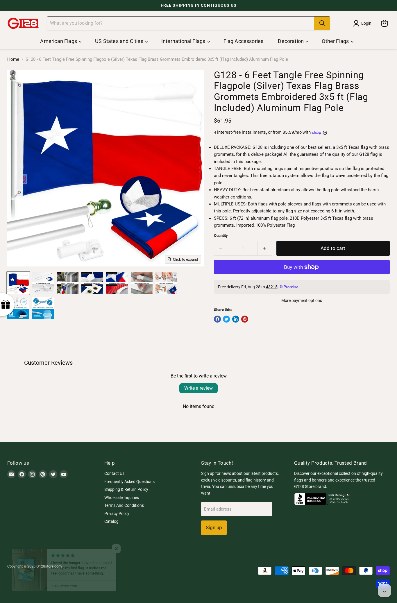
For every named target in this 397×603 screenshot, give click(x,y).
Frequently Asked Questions (129, 481)
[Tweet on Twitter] (226, 319)
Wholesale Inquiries (121, 497)
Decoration (291, 41)
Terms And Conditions (124, 505)
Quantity (221, 235)
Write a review (198, 388)
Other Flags (336, 41)
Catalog (111, 521)
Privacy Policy (116, 513)
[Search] (322, 23)
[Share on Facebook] (217, 319)
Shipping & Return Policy (126, 489)
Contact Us (114, 473)
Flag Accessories (243, 41)
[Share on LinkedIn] (235, 319)
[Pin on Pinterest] (244, 319)
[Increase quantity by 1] (265, 248)
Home (13, 59)
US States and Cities (119, 41)
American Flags (59, 41)
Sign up (214, 527)
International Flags (184, 41)
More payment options (301, 300)
